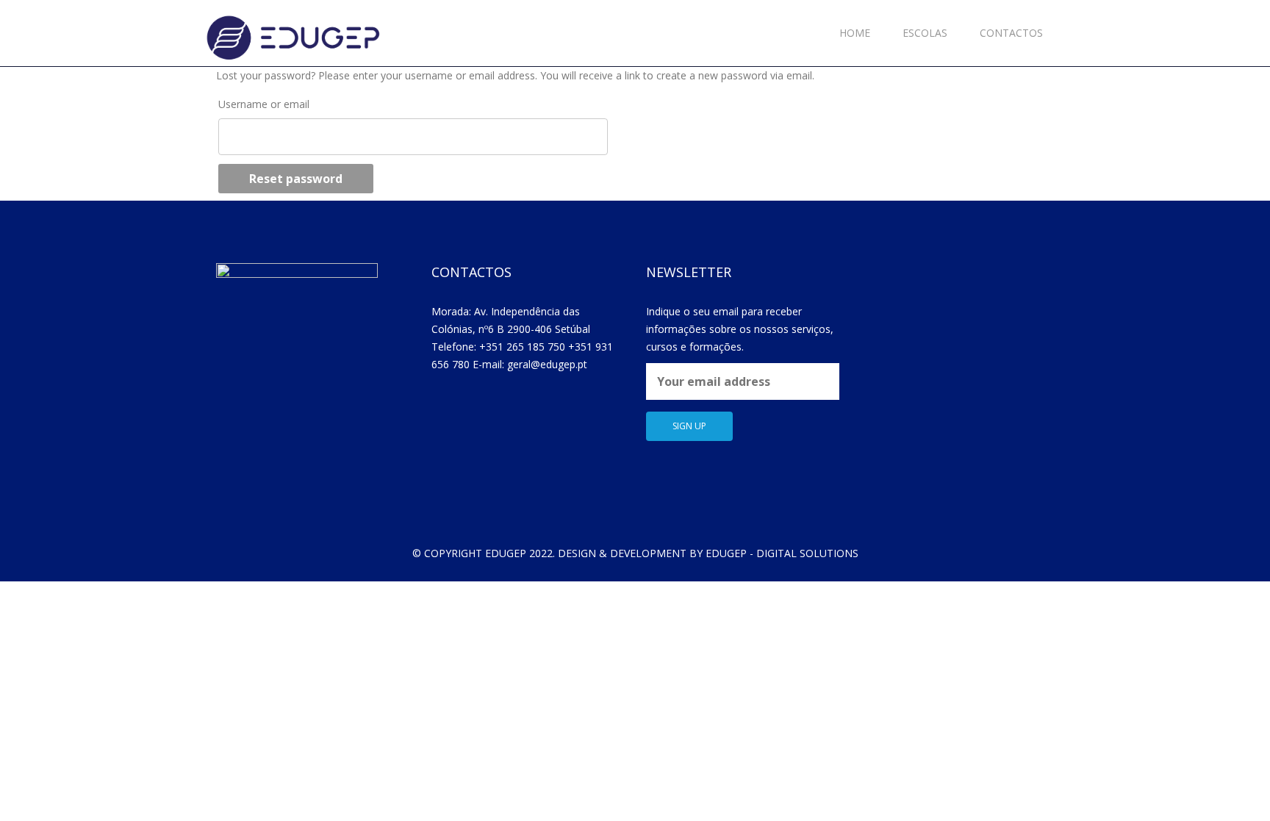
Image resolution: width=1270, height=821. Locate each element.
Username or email (263, 104)
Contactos (1011, 33)
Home (854, 33)
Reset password (295, 179)
